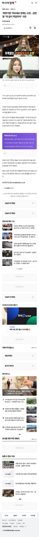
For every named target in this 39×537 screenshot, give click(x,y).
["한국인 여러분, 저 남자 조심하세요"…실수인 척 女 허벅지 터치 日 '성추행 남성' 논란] (7, 230)
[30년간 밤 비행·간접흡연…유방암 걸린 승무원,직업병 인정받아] (32, 413)
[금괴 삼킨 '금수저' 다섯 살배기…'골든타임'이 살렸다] (7, 256)
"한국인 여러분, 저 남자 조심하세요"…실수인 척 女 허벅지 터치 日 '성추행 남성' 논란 (25, 227)
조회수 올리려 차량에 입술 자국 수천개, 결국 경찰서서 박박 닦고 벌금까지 (25, 245)
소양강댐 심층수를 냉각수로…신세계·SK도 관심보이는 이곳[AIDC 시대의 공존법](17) (15, 429)
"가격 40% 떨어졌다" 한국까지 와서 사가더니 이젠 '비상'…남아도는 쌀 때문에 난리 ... (19, 146)
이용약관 (15, 526)
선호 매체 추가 (9, 28)
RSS (24, 523)
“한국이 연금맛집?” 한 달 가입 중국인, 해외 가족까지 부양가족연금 (26, 483)
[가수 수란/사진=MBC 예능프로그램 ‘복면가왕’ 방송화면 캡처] (19, 56)
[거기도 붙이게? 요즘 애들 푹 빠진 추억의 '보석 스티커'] (8, 477)
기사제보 (18, 523)
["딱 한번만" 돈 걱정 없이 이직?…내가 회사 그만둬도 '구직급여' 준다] (7, 265)
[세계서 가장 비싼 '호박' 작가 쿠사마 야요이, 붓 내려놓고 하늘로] (8, 496)
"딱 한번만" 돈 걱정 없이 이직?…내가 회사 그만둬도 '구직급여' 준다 (25, 262)
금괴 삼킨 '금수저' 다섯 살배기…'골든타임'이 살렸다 (25, 253)
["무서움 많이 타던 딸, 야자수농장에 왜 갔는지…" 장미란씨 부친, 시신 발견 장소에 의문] (32, 404)
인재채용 (20, 520)
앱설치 (15, 515)
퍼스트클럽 (5, 523)
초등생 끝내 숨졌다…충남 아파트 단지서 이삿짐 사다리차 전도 (19, 139)
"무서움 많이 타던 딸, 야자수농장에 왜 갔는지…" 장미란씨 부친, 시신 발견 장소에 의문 (15, 402)
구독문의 (12, 523)
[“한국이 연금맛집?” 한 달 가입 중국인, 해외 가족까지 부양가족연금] (8, 487)
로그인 (6, 515)
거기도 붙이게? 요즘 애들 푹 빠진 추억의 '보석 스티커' (26, 474)
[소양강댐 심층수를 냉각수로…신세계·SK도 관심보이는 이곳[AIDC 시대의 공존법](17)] (32, 431)
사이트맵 (32, 515)
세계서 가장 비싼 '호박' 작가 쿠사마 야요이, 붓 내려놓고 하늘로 (26, 493)
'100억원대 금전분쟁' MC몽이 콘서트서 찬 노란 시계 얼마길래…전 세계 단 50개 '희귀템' (24, 236)
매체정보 (22, 526)
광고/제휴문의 (12, 520)
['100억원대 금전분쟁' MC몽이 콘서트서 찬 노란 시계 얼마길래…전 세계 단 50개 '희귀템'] (7, 239)
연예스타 (12, 9)
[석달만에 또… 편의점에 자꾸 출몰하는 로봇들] (8, 468)
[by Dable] (34, 439)
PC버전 (24, 515)
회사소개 (4, 520)
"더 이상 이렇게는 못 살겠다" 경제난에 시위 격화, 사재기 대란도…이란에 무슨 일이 (19, 143)
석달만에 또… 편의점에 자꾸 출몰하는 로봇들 (26, 465)
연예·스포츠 (5, 9)
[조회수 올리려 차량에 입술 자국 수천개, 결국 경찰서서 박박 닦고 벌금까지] (7, 247)
